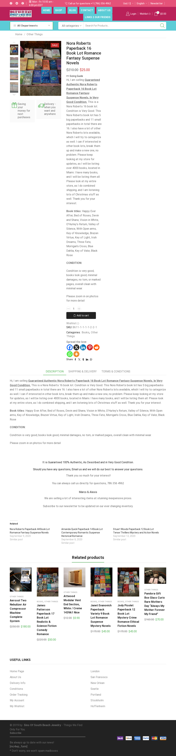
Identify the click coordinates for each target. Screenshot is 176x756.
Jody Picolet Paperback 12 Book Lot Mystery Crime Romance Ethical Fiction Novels (128, 616)
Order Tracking (19, 694)
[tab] (54, 371)
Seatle (95, 688)
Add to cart (83, 315)
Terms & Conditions (115, 371)
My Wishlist (17, 706)
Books (85, 332)
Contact (87, 10)
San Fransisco (99, 677)
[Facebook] (11, 3)
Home (46, 10)
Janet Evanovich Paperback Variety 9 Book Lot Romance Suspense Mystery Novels (101, 616)
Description (55, 371)
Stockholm (97, 700)
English (141, 3)
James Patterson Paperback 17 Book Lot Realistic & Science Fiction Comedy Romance (47, 620)
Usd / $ (127, 3)
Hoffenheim (98, 706)
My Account (17, 700)
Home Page (17, 671)
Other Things (35, 34)
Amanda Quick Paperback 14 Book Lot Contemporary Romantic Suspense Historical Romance (82, 532)
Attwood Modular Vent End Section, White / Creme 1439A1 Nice (73, 604)
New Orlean (97, 683)
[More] (76, 354)
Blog (72, 10)
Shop (58, 10)
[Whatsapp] (70, 354)
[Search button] (162, 25)
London (95, 671)
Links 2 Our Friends (98, 17)
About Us (104, 10)
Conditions (16, 688)
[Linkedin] (83, 347)
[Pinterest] (90, 347)
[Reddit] (97, 347)
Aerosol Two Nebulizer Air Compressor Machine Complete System (18, 611)
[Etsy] (22, 3)
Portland (96, 694)
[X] (76, 347)
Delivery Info (17, 683)
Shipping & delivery (82, 371)
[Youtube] (17, 3)
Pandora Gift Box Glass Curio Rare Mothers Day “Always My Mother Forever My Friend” (154, 604)
